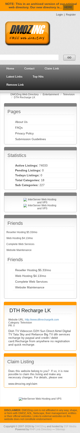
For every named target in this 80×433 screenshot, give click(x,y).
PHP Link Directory (41, 429)
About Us (21, 122)
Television (69, 94)
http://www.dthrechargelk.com (42, 319)
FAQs (19, 127)
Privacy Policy (24, 133)
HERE (68, 7)
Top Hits (38, 76)
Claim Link (52, 68)
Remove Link (15, 84)
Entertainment (51, 94)
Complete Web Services (20, 244)
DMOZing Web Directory (24, 94)
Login (59, 14)
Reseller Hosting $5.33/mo (21, 232)
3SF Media (70, 426)
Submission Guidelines (30, 139)
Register (71, 14)
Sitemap (60, 429)
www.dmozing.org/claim (22, 383)
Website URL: (16, 319)
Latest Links (14, 76)
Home (10, 68)
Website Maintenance (19, 250)
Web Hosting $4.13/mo (19, 238)
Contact (29, 68)
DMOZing (40, 426)
